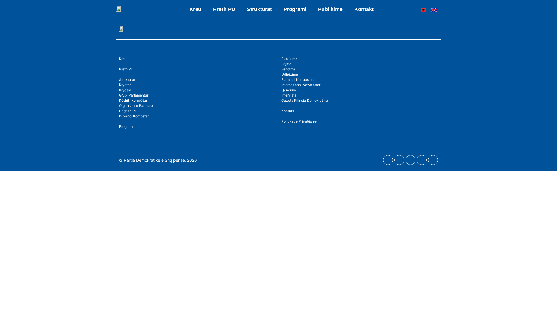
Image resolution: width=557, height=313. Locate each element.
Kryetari (125, 85)
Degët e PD (128, 111)
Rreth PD (224, 9)
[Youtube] (399, 160)
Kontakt (364, 9)
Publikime (330, 9)
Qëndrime (289, 90)
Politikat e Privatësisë (299, 121)
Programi (294, 9)
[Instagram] (410, 160)
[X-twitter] (422, 160)
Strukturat (127, 79)
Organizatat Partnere (136, 105)
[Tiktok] (433, 160)
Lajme (286, 64)
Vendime (288, 69)
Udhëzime (289, 74)
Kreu (195, 9)
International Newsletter (300, 85)
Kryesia (125, 90)
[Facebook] (388, 160)
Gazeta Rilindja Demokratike (304, 100)
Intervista (288, 95)
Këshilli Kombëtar (133, 100)
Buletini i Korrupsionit (298, 79)
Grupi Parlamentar (133, 95)
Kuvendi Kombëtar (134, 116)
